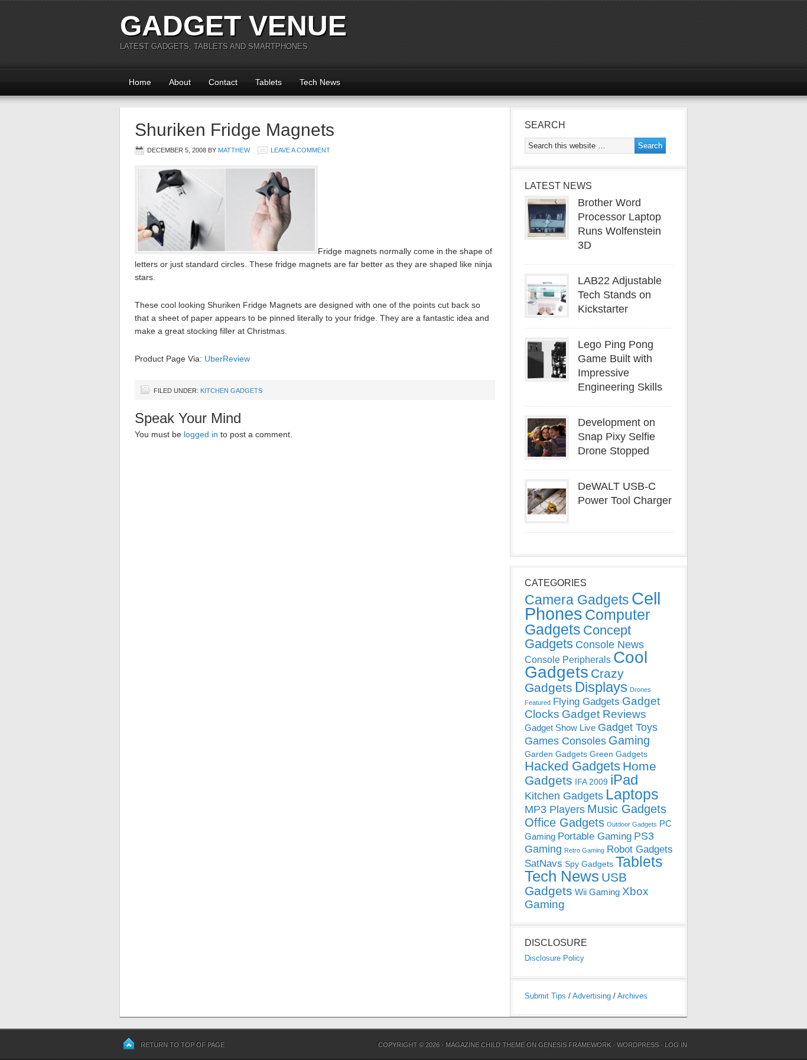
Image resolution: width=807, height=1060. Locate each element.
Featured (538, 702)
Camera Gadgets (577, 599)
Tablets (268, 82)
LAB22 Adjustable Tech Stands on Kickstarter (620, 295)
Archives (632, 995)
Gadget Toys (628, 727)
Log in (676, 1044)
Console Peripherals (568, 660)
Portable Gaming (595, 836)
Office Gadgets (564, 822)
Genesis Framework (574, 1044)
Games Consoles (565, 741)
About (180, 82)
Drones (640, 689)
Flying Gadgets (586, 701)
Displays (601, 687)
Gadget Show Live (560, 728)
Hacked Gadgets (572, 766)
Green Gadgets (618, 754)
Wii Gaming (597, 892)
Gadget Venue (233, 25)
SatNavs (543, 863)
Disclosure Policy (554, 958)
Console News (609, 645)
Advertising (591, 995)
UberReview (227, 358)
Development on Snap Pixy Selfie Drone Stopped (616, 437)
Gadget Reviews (604, 714)
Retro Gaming (584, 850)
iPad (624, 780)
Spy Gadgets (589, 864)
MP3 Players (555, 809)
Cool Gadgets (586, 664)
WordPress (638, 1044)
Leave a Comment (300, 150)
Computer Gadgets (587, 622)
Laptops (632, 794)
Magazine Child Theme (485, 1044)
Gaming (629, 740)
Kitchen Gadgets (231, 390)
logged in (201, 434)
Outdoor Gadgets (632, 824)
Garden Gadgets (556, 754)
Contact (223, 82)
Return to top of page (182, 1044)
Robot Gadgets (640, 849)
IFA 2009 (591, 781)
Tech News (320, 82)
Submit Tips (545, 995)
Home (140, 82)
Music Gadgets (626, 808)
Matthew (234, 150)
